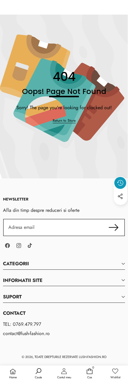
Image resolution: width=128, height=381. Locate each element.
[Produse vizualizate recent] (120, 183)
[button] (121, 210)
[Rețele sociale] (120, 196)
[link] (64, 120)
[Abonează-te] (113, 227)
